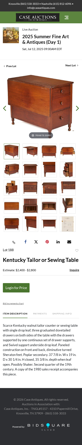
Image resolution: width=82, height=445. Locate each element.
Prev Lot (11, 66)
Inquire (74, 270)
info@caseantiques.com (41, 7)
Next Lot (70, 65)
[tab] (15, 315)
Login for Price (16, 288)
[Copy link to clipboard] (14, 242)
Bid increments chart (13, 303)
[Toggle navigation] (66, 17)
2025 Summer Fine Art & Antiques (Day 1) (45, 39)
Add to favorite (77, 250)
